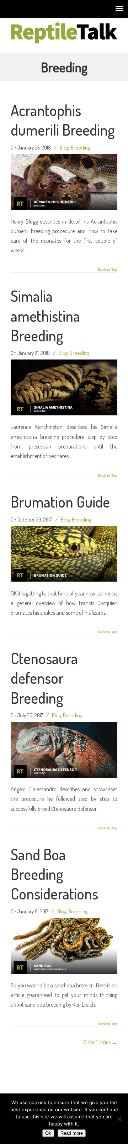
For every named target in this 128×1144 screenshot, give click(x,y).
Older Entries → (100, 1042)
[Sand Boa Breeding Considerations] (64, 971)
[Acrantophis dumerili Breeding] (64, 207)
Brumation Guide (60, 501)
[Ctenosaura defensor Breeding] (64, 775)
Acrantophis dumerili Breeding (63, 119)
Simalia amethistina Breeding (45, 315)
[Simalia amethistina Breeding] (64, 413)
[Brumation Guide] (64, 579)
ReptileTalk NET (64, 32)
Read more (71, 1133)
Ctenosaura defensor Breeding (44, 678)
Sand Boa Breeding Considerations (54, 874)
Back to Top (107, 270)
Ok (48, 1133)
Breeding (80, 147)
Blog (64, 147)
